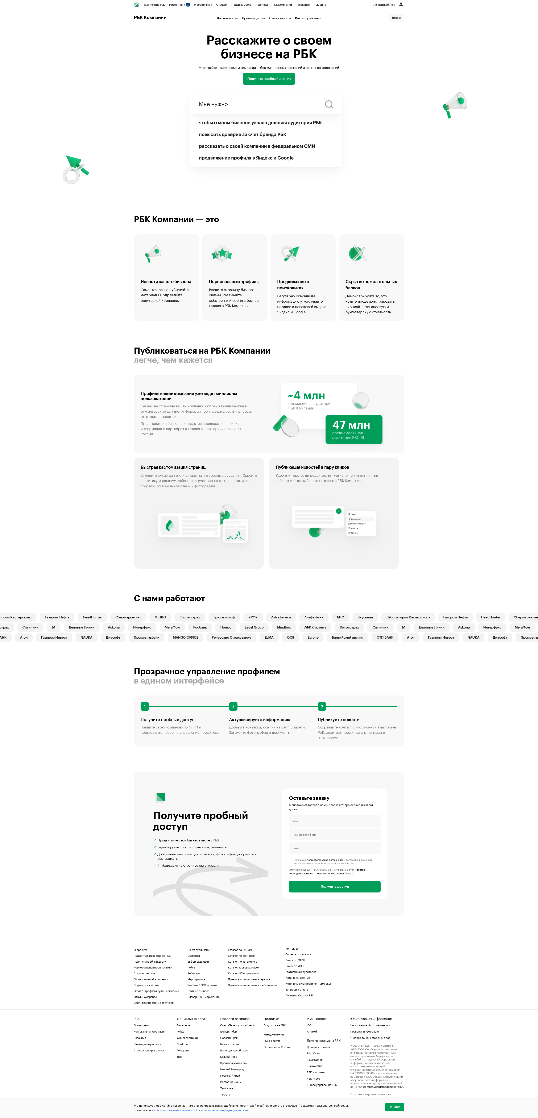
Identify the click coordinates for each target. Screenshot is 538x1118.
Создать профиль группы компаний (156, 990)
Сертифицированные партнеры (154, 1002)
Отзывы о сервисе (145, 996)
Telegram (183, 1050)
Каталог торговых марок (243, 967)
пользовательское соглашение (325, 859)
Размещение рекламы (147, 1044)
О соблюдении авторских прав (370, 1037)
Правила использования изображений (252, 985)
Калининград (228, 1056)
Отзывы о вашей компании (151, 979)
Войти (396, 17)
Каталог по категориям (242, 961)
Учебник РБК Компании (202, 985)
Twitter (181, 1031)
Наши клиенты (280, 18)
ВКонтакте (183, 1025)
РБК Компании (282, 4)
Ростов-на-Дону (230, 1081)
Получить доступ (335, 886)
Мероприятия (203, 4)
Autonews (262, 4)
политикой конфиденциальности (225, 1110)
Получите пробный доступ (268, 78)
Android (312, 1031)
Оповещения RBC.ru (277, 1047)
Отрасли (221, 4)
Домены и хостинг (318, 1047)
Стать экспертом (144, 973)
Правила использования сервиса (249, 979)
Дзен (180, 1056)
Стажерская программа (149, 1050)
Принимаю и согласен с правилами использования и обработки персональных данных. (333, 861)
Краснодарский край (233, 1062)
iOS (309, 1025)
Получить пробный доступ (150, 961)
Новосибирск (229, 1037)
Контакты (291, 948)
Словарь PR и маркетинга (203, 996)
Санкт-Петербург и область (237, 1025)
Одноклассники (187, 1037)
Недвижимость (241, 4)
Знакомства (314, 1065)
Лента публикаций (199, 949)
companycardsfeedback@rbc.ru (383, 1086)
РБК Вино (320, 4)
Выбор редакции (198, 961)
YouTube (182, 1044)
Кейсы (191, 967)
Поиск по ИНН (294, 965)
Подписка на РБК (154, 4)
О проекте (140, 949)
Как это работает (308, 18)
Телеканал (303, 4)
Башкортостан (229, 1044)
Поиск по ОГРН (295, 960)
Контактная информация (149, 1031)
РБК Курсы (313, 1078)
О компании (142, 1025)
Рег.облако (314, 1053)
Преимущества (253, 18)
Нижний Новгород (232, 1069)
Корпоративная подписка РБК (153, 967)
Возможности (227, 18)
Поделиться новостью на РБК (152, 955)
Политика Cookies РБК (299, 995)
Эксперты (193, 955)
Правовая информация (365, 1031)
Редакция (140, 1037)
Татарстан (226, 1088)
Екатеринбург (229, 1031)
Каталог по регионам (241, 955)
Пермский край (230, 1075)
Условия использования (330, 873)
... (333, 4)
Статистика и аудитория (300, 971)
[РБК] (136, 5)
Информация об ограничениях (370, 1025)
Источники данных (297, 977)
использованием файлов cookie (178, 1110)
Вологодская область (233, 1050)
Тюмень (225, 1094)
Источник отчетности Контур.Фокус (308, 983)
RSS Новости (272, 1040)
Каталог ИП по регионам (244, 973)
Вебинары (193, 973)
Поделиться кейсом (146, 985)
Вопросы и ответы (297, 989)
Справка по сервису (298, 954)
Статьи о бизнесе (198, 990)
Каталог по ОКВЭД (240, 949)
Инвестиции (177, 4)
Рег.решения (315, 1059)
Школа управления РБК (322, 1084)
